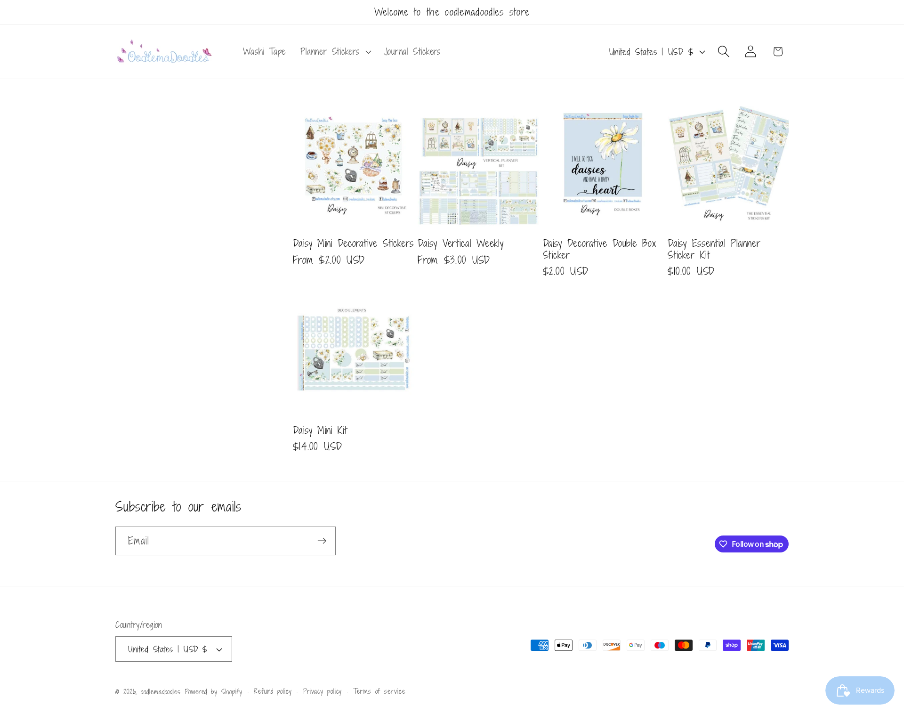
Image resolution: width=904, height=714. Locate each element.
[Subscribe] (321, 541)
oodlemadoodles (161, 692)
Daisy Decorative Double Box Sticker (599, 248)
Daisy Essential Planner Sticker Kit (714, 248)
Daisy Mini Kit (320, 430)
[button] (334, 52)
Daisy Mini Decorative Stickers (353, 243)
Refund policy (273, 691)
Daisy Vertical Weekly (461, 243)
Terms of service (379, 691)
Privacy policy (322, 691)
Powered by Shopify (213, 692)
